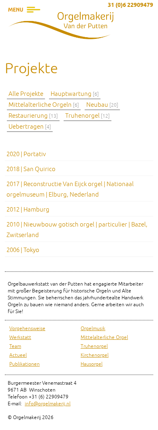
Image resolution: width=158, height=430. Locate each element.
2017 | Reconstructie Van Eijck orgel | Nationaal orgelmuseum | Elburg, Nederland (70, 189)
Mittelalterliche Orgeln (44, 105)
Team (15, 346)
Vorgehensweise (27, 329)
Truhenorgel (87, 116)
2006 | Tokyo (22, 250)
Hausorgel (91, 364)
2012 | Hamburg (27, 210)
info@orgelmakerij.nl (47, 404)
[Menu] (24, 22)
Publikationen (24, 364)
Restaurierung (33, 116)
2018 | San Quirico (31, 169)
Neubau (102, 105)
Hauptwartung (75, 94)
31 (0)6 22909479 (130, 5)
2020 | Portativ (26, 154)
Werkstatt (20, 338)
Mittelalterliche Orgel (104, 338)
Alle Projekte (26, 94)
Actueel (18, 355)
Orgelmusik (93, 329)
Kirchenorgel (95, 355)
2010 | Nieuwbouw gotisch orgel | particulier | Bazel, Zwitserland (76, 230)
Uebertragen (30, 127)
